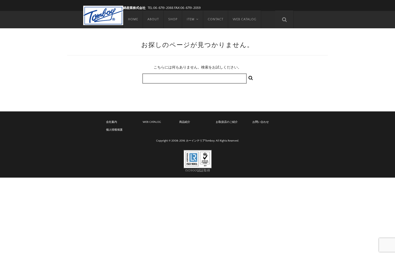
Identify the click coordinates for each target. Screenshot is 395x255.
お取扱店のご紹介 (227, 122)
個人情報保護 (114, 129)
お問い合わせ (260, 122)
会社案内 (111, 122)
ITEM (191, 19)
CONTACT (215, 19)
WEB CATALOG (244, 19)
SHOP (172, 19)
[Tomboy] (103, 15)
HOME (133, 19)
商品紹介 (184, 122)
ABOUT (153, 19)
